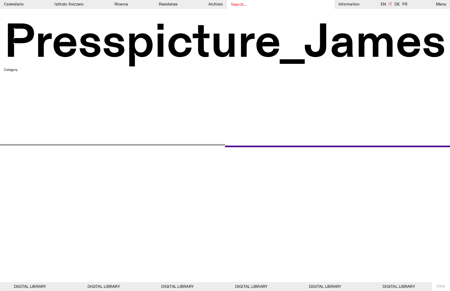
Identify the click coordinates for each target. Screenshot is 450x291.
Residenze (168, 4)
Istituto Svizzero (69, 4)
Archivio (215, 4)
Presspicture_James (225, 43)
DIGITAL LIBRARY (28, 286)
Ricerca (121, 4)
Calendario (14, 4)
